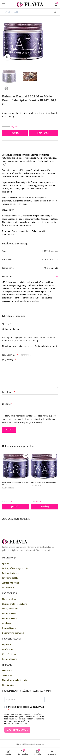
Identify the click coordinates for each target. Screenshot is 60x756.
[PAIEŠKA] (55, 12)
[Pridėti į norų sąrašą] (25, 455)
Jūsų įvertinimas (10, 355)
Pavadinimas (8, 391)
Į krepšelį (14, 133)
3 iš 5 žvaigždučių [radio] (26, 355)
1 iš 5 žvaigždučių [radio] (22, 355)
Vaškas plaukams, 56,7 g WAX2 (43, 482)
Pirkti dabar (43, 133)
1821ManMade (8, 488)
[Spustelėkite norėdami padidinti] (7, 57)
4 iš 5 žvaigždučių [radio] (28, 355)
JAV (56, 276)
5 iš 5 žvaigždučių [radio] (30, 355)
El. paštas (7, 403)
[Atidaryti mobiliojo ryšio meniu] (3, 4)
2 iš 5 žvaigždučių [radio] (24, 355)
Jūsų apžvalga (9, 359)
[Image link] (14, 541)
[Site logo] (30, 4)
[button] (15, 506)
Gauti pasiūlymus (17, 729)
